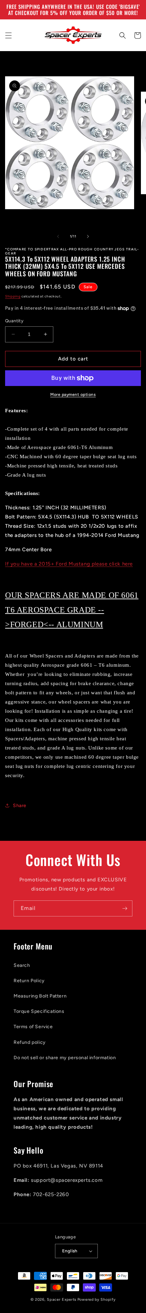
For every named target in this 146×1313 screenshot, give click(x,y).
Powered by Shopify (96, 1299)
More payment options (73, 394)
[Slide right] (87, 236)
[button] (8, 35)
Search (22, 965)
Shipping (13, 296)
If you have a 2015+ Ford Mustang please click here (69, 564)
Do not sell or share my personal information (65, 1058)
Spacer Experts (61, 1299)
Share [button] (19, 805)
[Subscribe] (124, 908)
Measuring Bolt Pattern (40, 996)
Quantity (14, 320)
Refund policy (30, 1042)
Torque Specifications (39, 1011)
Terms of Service (33, 1027)
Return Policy (29, 981)
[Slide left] (58, 236)
